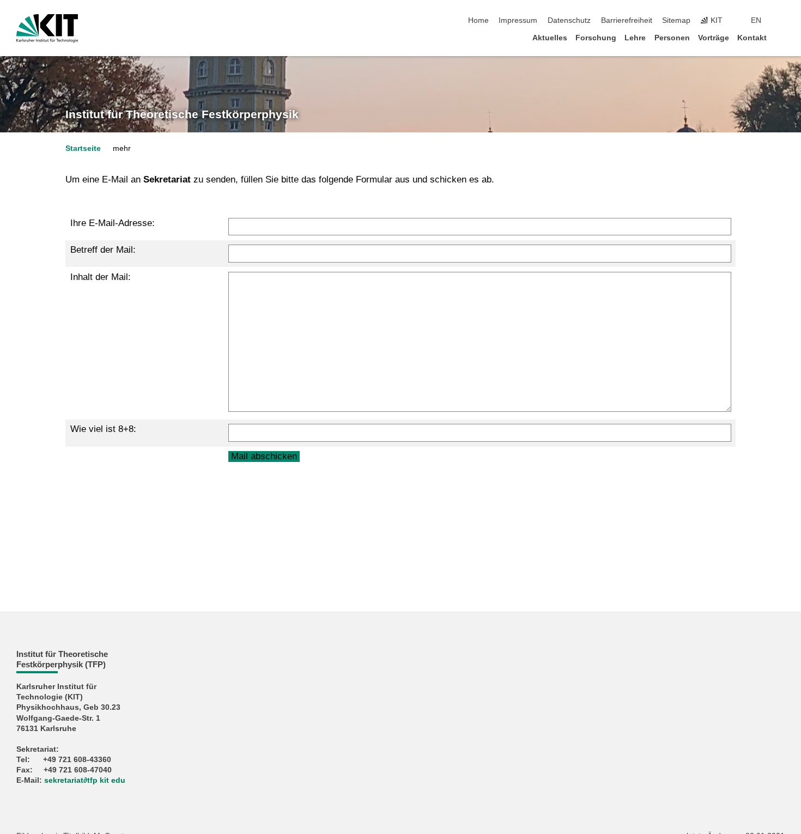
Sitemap (676, 20)
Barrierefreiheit (626, 20)
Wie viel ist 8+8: (103, 429)
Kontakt (752, 38)
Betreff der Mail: (103, 250)
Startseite (83, 148)
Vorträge (713, 38)
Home (478, 20)
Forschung (595, 38)
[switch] (781, 20)
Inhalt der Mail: (100, 277)
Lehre (635, 38)
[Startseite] (781, 37)
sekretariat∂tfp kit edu (84, 780)
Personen (672, 38)
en (756, 20)
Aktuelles (549, 38)
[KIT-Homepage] (47, 28)
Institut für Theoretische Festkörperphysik (182, 114)
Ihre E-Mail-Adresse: (112, 223)
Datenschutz (569, 20)
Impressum (518, 20)
